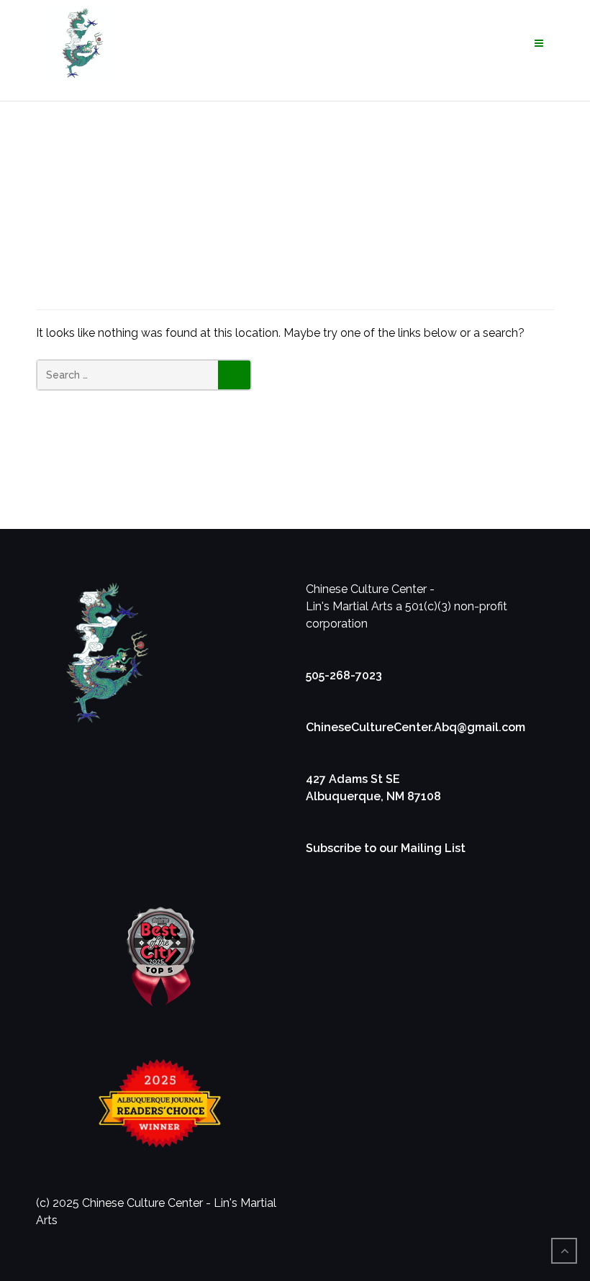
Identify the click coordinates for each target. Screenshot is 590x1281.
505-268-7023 (344, 675)
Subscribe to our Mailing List (386, 848)
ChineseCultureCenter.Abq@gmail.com (415, 727)
